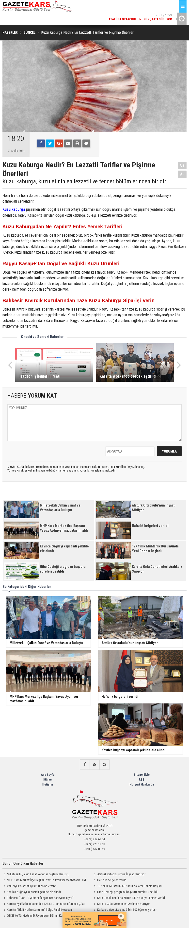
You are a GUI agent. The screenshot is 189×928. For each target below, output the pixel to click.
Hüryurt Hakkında (141, 784)
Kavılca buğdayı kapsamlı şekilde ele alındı (34, 892)
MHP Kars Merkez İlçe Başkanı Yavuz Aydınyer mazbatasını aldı (47, 880)
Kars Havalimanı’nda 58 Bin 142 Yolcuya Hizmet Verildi (131, 898)
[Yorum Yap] (86, 143)
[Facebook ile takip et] (85, 764)
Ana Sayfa (47, 774)
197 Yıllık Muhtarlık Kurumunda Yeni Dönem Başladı (129, 886)
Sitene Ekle (142, 774)
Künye (47, 779)
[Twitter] (50, 143)
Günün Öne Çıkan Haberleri (23, 863)
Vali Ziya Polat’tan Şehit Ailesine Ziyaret (32, 886)
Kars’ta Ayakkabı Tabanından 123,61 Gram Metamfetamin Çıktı (46, 904)
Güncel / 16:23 (140, 12)
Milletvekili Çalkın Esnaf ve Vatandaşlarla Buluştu (38, 874)
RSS (141, 779)
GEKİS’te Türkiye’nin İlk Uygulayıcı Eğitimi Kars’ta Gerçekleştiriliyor (48, 915)
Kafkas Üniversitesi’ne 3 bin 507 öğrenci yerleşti (127, 909)
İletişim (47, 784)
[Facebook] (41, 143)
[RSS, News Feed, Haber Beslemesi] (94, 764)
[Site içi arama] (104, 764)
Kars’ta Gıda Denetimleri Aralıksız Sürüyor (123, 904)
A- (182, 174)
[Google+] (59, 143)
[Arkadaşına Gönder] (68, 143)
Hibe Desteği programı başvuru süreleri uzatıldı (127, 892)
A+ (182, 165)
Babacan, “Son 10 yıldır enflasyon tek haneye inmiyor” (40, 898)
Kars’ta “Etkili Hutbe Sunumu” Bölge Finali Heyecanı (40, 909)
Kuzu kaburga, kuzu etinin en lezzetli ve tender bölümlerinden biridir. (85, 181)
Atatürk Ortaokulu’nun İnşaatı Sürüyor (121, 874)
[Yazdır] (77, 143)
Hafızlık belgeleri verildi (112, 880)
